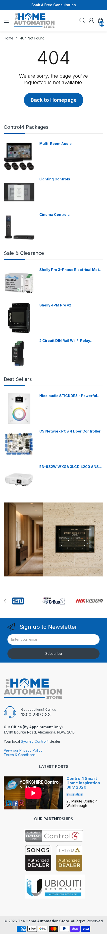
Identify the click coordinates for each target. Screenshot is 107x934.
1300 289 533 (36, 714)
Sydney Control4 (35, 741)
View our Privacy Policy (23, 750)
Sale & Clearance (24, 253)
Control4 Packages (26, 127)
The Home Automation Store (43, 921)
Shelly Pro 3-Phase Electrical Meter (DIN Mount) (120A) (71, 269)
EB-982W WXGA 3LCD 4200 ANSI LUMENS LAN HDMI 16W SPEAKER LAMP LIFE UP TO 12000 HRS (69, 467)
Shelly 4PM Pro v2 (55, 305)
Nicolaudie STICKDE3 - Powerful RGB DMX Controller (68, 396)
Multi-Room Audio (55, 143)
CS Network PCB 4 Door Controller (70, 431)
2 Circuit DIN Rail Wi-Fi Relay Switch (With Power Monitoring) (67, 340)
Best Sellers (18, 379)
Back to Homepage (54, 100)
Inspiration (74, 794)
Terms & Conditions (20, 755)
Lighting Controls (54, 179)
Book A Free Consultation (53, 5)
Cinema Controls (54, 214)
